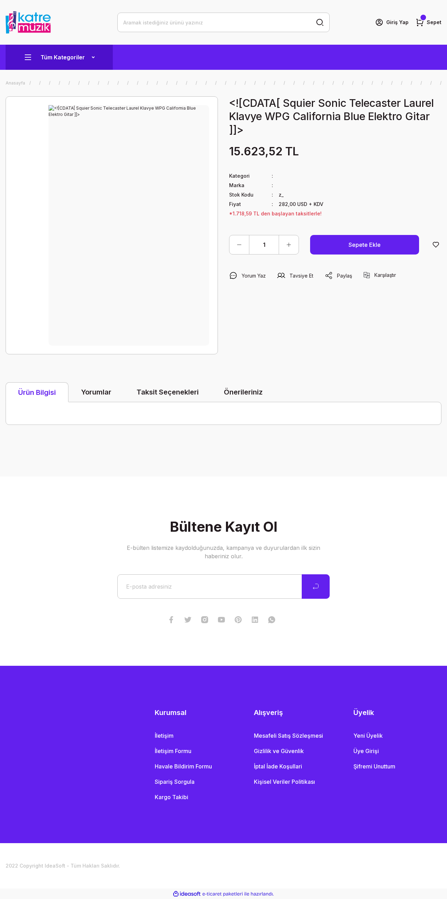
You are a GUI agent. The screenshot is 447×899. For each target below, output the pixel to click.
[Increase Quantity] (289, 244)
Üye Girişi (366, 750)
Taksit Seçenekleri (168, 392)
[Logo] (28, 22)
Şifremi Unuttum (374, 766)
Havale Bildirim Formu (183, 766)
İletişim (164, 735)
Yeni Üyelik (368, 735)
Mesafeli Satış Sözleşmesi (288, 735)
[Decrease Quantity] (239, 244)
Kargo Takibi (171, 797)
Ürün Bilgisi (37, 392)
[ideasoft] (187, 894)
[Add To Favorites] (435, 244)
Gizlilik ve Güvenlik (279, 750)
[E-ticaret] (222, 894)
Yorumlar (96, 392)
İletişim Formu (173, 750)
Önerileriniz (243, 392)
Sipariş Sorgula (175, 781)
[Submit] (316, 586)
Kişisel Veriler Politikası (284, 781)
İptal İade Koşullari (278, 766)
